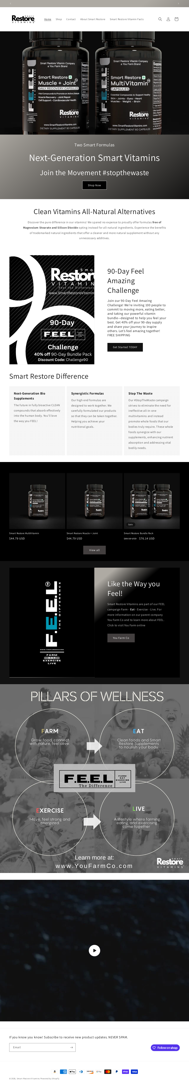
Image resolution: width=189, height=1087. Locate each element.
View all (94, 550)
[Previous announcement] (10, 3)
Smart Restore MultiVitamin (24, 533)
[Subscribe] (71, 1047)
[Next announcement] (178, 3)
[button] (160, 19)
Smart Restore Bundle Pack (138, 533)
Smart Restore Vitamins (28, 1078)
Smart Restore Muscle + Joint (82, 533)
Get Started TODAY (125, 347)
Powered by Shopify (49, 1078)
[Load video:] (94, 950)
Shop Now (94, 185)
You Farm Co (121, 638)
